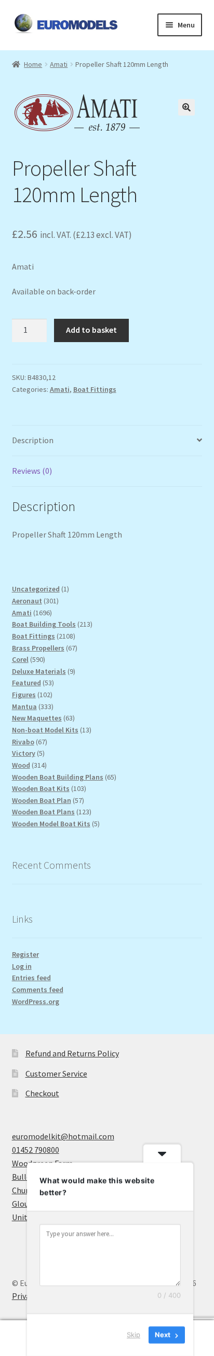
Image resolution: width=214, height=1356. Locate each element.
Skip (133, 1335)
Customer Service (56, 1073)
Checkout (42, 1093)
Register (25, 954)
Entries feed (31, 977)
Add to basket (91, 329)
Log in (22, 966)
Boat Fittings (94, 389)
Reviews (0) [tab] (32, 470)
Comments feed (37, 989)
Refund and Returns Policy (72, 1053)
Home (33, 64)
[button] (186, 107)
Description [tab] (33, 440)
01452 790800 (35, 1150)
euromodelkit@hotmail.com (63, 1136)
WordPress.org (35, 1001)
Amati (59, 64)
